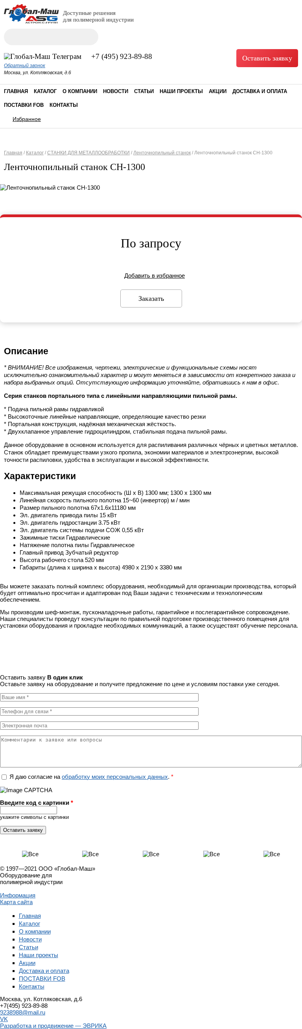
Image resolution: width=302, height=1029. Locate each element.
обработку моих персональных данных (115, 776)
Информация (17, 895)
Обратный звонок (24, 65)
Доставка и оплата (259, 91)
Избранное (27, 119)
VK (4, 1019)
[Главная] (31, 21)
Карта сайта (16, 902)
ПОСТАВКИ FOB (24, 105)
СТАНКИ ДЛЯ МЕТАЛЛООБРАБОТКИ (88, 153)
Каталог (45, 91)
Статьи (144, 91)
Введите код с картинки (36, 802)
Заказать (151, 298)
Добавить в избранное (154, 275)
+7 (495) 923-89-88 (121, 56)
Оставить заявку (267, 58)
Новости (115, 91)
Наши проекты (181, 91)
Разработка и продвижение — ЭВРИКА (53, 1025)
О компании (80, 91)
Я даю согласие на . (91, 776)
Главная (16, 91)
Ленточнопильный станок (162, 153)
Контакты (64, 105)
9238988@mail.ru (22, 1012)
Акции (217, 91)
